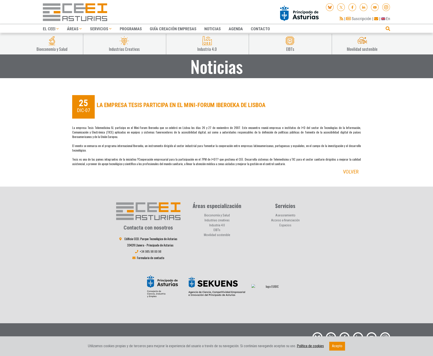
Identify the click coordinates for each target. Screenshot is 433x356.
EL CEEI (49, 28)
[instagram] (386, 7)
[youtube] (375, 7)
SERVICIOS (99, 28)
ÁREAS (72, 28)
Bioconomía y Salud (217, 215)
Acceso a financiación (285, 220)
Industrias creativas (217, 220)
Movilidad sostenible (217, 235)
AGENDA (236, 28)
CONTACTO (260, 28)
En (387, 18)
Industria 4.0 (217, 225)
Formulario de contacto (150, 257)
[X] (341, 7)
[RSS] (341, 18)
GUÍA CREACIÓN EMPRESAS (173, 28)
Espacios (285, 225)
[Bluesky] (330, 7)
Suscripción (361, 18)
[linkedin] (364, 7)
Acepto (337, 346)
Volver (351, 172)
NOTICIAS (212, 28)
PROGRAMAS (131, 28)
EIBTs (217, 230)
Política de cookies (310, 346)
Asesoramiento (285, 215)
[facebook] (352, 7)
